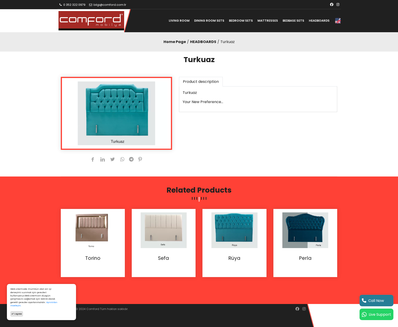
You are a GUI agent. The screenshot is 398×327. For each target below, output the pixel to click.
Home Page (175, 41)
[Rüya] (234, 230)
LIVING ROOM (179, 21)
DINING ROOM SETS (209, 21)
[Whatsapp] (122, 159)
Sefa (163, 258)
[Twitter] (112, 159)
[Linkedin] (102, 159)
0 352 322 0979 (74, 5)
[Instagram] (338, 4)
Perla (305, 258)
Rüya (234, 258)
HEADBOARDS (319, 21)
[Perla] (305, 230)
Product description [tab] (201, 81)
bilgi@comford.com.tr (109, 5)
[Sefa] (163, 230)
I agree (17, 313)
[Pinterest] (140, 159)
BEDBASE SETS (293, 21)
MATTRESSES (268, 21)
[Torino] (92, 230)
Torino (92, 258)
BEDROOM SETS (241, 21)
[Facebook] (331, 4)
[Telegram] (131, 159)
